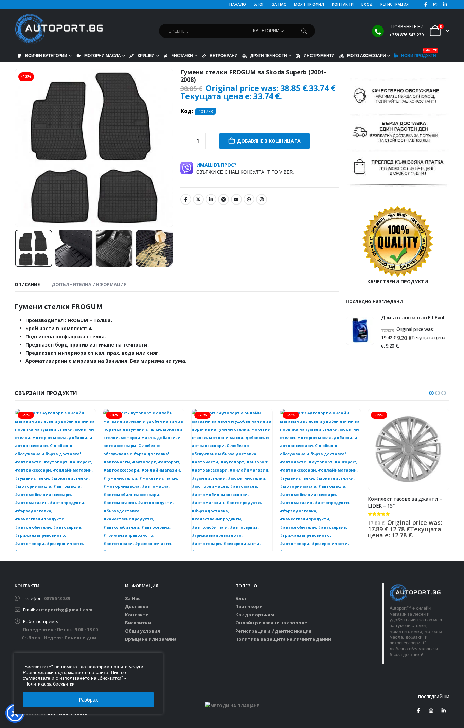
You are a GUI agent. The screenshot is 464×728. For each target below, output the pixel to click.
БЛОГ (259, 4)
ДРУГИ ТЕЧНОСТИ (268, 55)
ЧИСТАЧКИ (182, 55)
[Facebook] (425, 4)
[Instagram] (435, 4)
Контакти (137, 614)
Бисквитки (138, 623)
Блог (241, 598)
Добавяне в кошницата (269, 141)
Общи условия (142, 631)
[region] (88, 683)
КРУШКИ (146, 55)
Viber (261, 199)
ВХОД (367, 4)
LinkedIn (211, 199)
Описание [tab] (27, 284)
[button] (16, 148)
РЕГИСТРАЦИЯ (394, 4)
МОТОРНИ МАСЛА (102, 55)
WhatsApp (249, 199)
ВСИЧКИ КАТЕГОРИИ (46, 55)
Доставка (136, 606)
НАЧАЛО (237, 4)
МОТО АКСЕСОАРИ (366, 55)
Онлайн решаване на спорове (271, 623)
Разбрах (88, 699)
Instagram (431, 711)
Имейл (236, 199)
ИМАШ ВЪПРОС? (245, 168)
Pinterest (223, 199)
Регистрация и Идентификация (273, 631)
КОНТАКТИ (343, 4)
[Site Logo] (59, 29)
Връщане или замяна (151, 639)
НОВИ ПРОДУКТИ (418, 54)
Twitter (198, 199)
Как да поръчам (254, 614)
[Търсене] (304, 31)
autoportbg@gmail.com (64, 610)
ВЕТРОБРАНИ (224, 55)
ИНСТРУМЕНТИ (319, 55)
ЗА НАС (279, 4)
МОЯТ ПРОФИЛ (309, 4)
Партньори (249, 606)
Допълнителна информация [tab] (89, 284)
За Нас (132, 598)
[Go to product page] (360, 331)
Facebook (185, 199)
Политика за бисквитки (49, 684)
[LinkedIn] (445, 4)
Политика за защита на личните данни (283, 639)
